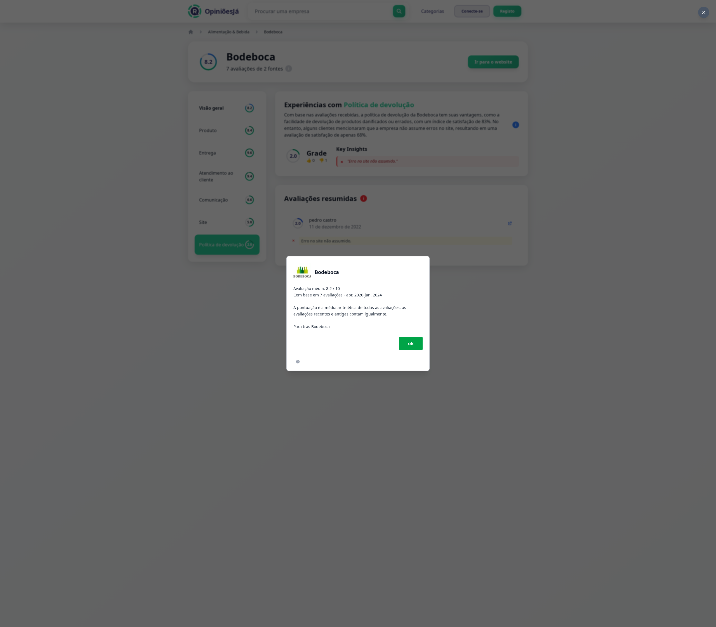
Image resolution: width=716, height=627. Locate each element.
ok (411, 343)
